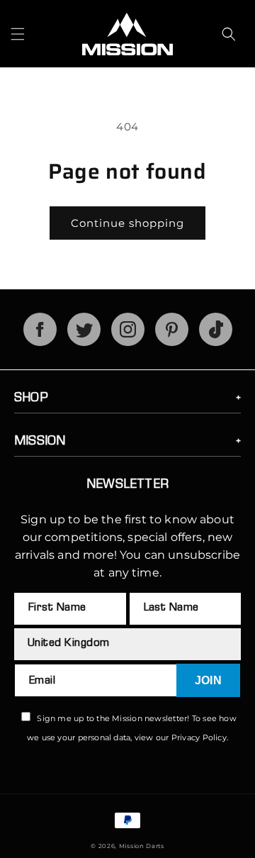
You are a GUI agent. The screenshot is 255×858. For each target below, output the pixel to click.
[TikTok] (215, 342)
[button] (17, 34)
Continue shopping (127, 223)
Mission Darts (141, 845)
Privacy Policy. (199, 737)
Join (208, 680)
